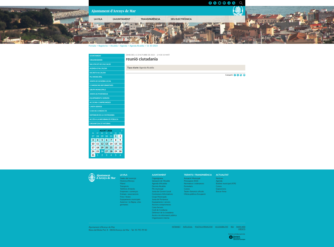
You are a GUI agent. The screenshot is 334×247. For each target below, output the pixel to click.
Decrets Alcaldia (98, 73)
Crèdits (241, 229)
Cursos (187, 188)
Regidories (103, 45)
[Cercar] (241, 2)
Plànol (122, 183)
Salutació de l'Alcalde (100, 64)
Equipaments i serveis (99, 98)
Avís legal (187, 227)
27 (106, 151)
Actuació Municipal (192, 178)
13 (106, 143)
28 (111, 151)
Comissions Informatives (101, 85)
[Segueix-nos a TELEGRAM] (229, 2)
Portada (92, 45)
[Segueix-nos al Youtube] (219, 2)
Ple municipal (96, 77)
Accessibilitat (221, 227)
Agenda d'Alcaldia (98, 68)
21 (111, 147)
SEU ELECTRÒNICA (181, 19)
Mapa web (240, 227)
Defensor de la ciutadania (102, 115)
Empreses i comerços (129, 191)
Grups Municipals (98, 89)
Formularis (188, 186)
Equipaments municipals (130, 199)
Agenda (123, 45)
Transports (124, 186)
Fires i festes (125, 196)
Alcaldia (114, 45)
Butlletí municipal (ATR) (226, 183)
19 (102, 147)
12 (102, 143)
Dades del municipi (128, 178)
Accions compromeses (100, 102)
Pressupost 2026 (191, 181)
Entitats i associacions (129, 194)
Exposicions (221, 188)
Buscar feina (221, 191)
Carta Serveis (96, 106)
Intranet (176, 227)
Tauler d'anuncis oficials (194, 191)
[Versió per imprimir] (243, 75)
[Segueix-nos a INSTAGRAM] (224, 2)
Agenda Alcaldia (137, 45)
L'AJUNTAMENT (121, 19)
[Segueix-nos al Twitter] (215, 2)
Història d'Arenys (127, 181)
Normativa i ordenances (194, 183)
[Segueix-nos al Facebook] (210, 2)
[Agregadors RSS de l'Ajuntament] (233, 2)
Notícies (219, 178)
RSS (232, 227)
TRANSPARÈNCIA (150, 19)
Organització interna (100, 123)
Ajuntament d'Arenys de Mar (113, 11)
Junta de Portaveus (99, 94)
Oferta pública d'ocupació (195, 194)
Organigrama (96, 60)
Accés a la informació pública (104, 119)
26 (102, 151)
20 (106, 147)
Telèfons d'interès (127, 188)
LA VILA (98, 19)
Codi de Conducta (98, 111)
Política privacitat (204, 227)
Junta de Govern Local (100, 81)
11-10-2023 (152, 45)
